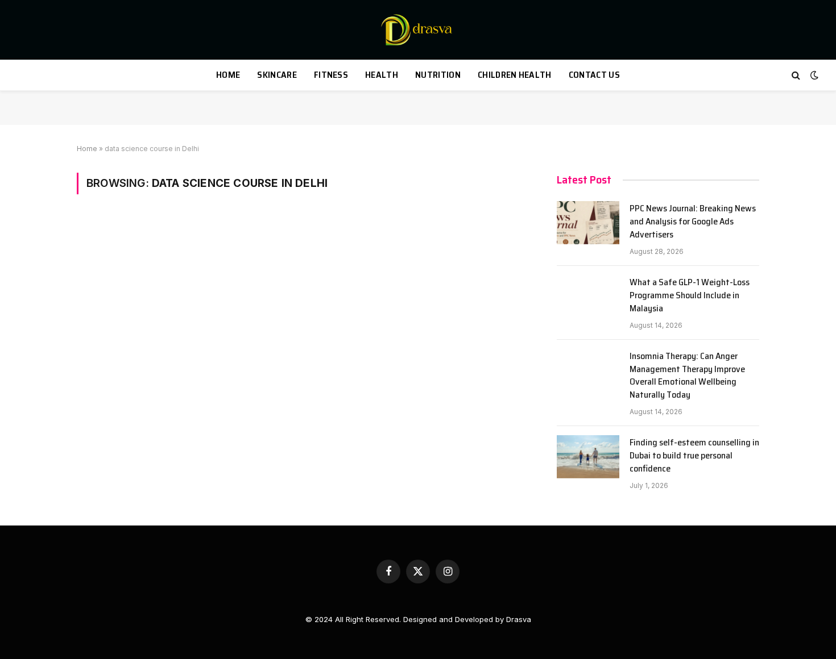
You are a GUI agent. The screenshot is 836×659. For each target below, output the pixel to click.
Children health (515, 75)
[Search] (795, 75)
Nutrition (438, 75)
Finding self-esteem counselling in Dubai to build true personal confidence (694, 456)
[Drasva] (418, 30)
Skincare (277, 75)
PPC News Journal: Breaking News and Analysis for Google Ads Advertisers (693, 221)
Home (228, 75)
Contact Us (594, 75)
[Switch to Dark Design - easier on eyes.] (813, 75)
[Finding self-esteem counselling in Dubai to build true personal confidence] (588, 456)
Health (381, 75)
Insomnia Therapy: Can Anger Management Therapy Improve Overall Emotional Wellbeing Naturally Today (687, 376)
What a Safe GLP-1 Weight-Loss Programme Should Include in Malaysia (690, 295)
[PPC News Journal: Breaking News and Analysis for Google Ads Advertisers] (588, 222)
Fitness (331, 75)
